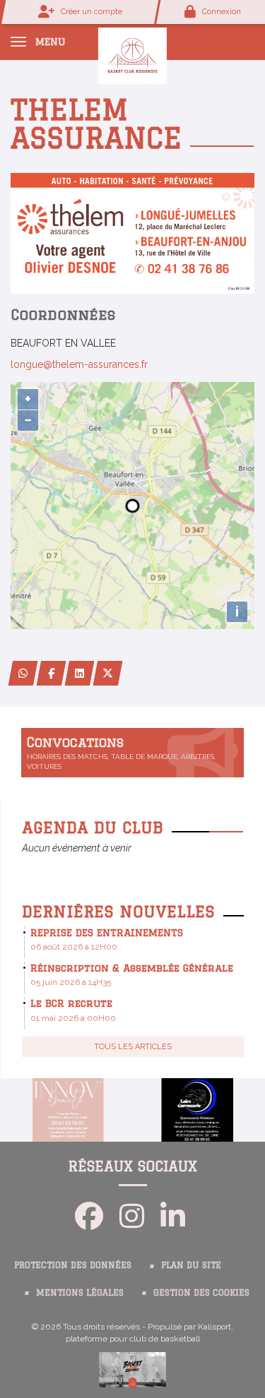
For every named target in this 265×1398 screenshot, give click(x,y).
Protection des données (72, 1264)
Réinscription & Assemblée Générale (131, 968)
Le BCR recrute (71, 1003)
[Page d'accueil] (132, 55)
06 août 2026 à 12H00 (73, 947)
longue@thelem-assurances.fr (79, 364)
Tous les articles (133, 1046)
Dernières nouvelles (118, 911)
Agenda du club (92, 827)
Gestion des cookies (201, 1292)
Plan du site (191, 1264)
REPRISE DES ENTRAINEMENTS (106, 932)
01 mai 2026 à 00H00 (73, 1018)
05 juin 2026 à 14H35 (70, 982)
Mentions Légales (80, 1292)
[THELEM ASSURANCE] (132, 232)
